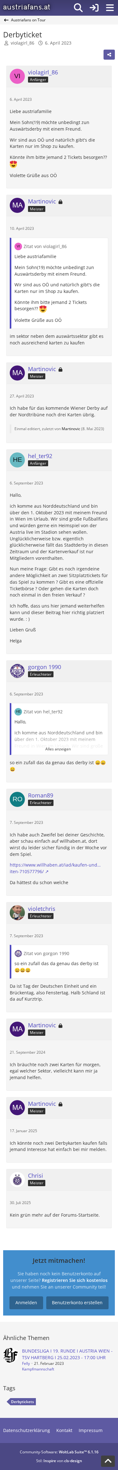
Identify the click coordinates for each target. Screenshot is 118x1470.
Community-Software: (59, 1452)
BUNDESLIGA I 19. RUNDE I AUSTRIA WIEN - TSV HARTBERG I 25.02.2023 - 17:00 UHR (67, 1354)
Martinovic (71, 428)
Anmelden (26, 1302)
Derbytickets (22, 1401)
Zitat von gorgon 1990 (46, 953)
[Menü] (110, 8)
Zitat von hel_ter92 (43, 712)
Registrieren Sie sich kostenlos (75, 1280)
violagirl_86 (22, 43)
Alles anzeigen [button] (58, 749)
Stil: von (59, 1460)
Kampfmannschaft (38, 1369)
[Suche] (78, 8)
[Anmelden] (94, 8)
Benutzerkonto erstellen (77, 1302)
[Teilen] (109, 55)
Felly (26, 1363)
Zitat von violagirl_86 (45, 246)
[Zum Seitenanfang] (108, 1461)
